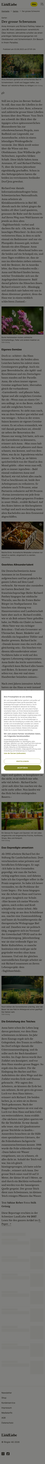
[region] (22, 732)
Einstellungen (22, 761)
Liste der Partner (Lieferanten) (15, 753)
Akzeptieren (22, 768)
